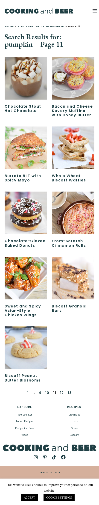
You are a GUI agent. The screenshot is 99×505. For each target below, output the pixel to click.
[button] (95, 10)
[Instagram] (35, 457)
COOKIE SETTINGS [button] (59, 497)
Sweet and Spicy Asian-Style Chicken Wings (23, 311)
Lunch (74, 421)
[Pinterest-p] (45, 457)
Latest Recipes (25, 421)
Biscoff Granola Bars (69, 308)
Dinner (74, 428)
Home (9, 26)
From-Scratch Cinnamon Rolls (69, 243)
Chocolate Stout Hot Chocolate (23, 108)
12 (62, 392)
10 (47, 392)
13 (70, 392)
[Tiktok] (54, 457)
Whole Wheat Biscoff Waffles (69, 178)
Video (24, 435)
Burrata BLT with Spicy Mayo (23, 178)
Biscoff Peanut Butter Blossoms (23, 378)
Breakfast (74, 414)
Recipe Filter (24, 414)
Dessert (74, 435)
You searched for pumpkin (41, 26)
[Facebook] (63, 457)
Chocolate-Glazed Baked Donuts (25, 243)
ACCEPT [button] (29, 497)
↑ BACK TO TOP (49, 472)
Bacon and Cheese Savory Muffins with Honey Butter (72, 111)
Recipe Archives (24, 428)
